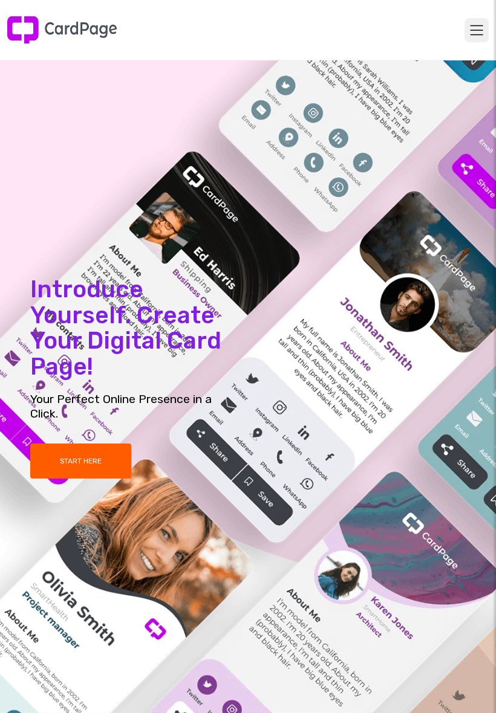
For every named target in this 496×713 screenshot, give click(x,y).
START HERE (81, 461)
